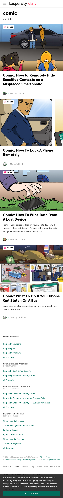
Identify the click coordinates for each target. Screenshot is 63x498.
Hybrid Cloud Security (13, 434)
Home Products (11, 336)
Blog (32, 467)
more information (48, 487)
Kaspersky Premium (12, 353)
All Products (8, 357)
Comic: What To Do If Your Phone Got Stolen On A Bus (31, 298)
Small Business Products (15, 364)
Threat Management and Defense (18, 425)
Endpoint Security (11, 430)
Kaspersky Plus (9, 348)
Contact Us (7, 467)
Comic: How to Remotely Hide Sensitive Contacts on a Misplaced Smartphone (29, 79)
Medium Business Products (16, 386)
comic (10, 27)
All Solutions (8, 448)
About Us (16, 467)
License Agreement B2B (51, 460)
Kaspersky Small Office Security (17, 371)
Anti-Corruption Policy (13, 460)
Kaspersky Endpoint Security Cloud (19, 375)
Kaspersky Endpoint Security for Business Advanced (26, 403)
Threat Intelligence (12, 443)
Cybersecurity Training (13, 439)
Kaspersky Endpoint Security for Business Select (25, 398)
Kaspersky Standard (12, 344)
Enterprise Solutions (13, 414)
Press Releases (55, 467)
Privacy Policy (45, 457)
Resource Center (42, 467)
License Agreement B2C (32, 460)
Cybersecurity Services (13, 421)
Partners (25, 467)
